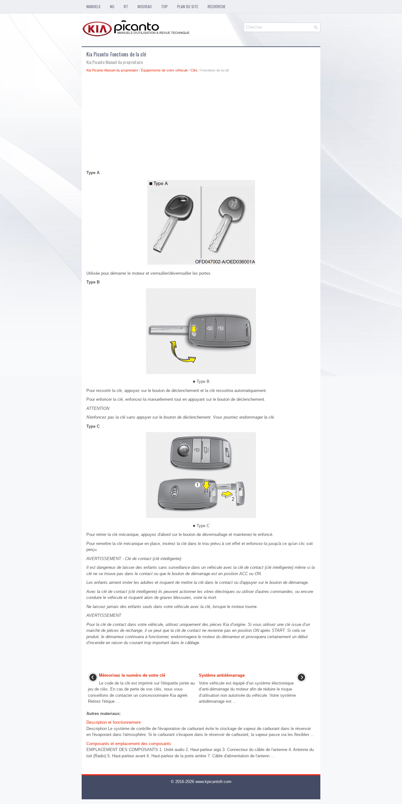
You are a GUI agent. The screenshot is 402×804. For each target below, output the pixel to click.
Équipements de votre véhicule (164, 70)
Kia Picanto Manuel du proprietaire (112, 70)
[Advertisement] (201, 123)
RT (126, 6)
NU (112, 6)
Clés (194, 70)
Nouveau (145, 6)
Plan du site (187, 6)
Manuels (93, 6)
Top (164, 6)
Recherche (216, 6)
